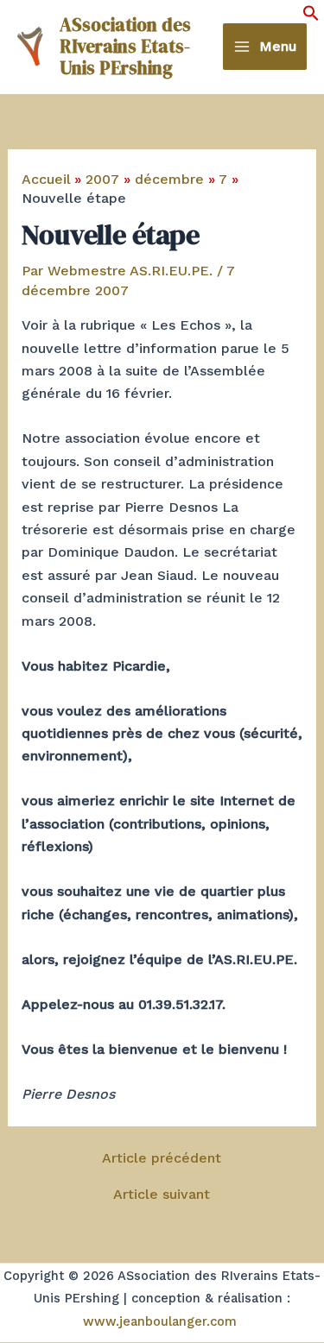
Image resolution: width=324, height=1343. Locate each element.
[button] (311, 17)
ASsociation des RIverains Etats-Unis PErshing (125, 46)
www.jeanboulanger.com (160, 1321)
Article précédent (161, 1158)
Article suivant (161, 1194)
